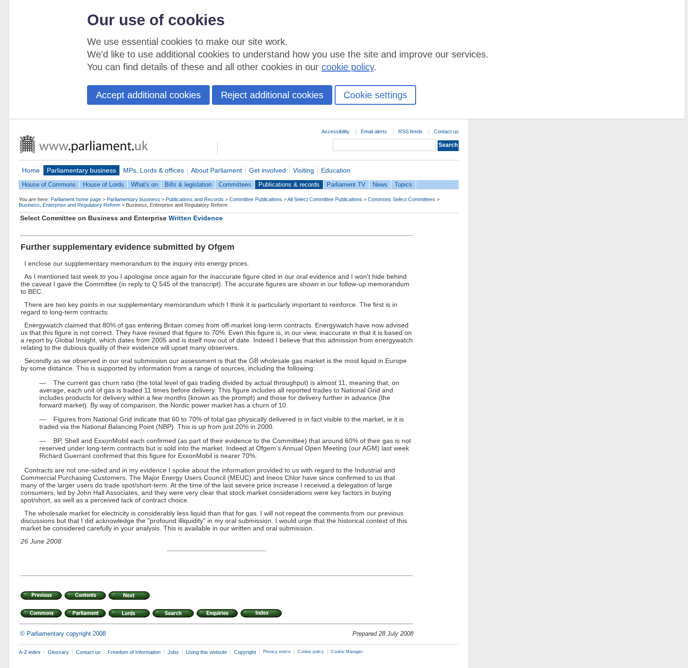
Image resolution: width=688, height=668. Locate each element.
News (380, 184)
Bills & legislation (188, 184)
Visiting (303, 170)
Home (31, 170)
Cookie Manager (347, 651)
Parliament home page (76, 199)
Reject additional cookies (272, 95)
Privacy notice (277, 651)
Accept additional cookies (148, 95)
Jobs (173, 652)
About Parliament (216, 170)
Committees (235, 184)
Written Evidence (195, 218)
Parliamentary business (81, 170)
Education (336, 170)
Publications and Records (195, 199)
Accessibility (336, 131)
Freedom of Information (134, 652)
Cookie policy (311, 651)
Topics (403, 184)
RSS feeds (410, 131)
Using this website (206, 652)
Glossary (58, 652)
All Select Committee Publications (324, 199)
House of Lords (103, 184)
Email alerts (374, 131)
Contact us (446, 131)
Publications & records (289, 184)
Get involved (267, 170)
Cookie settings (375, 95)
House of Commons (49, 184)
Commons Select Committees (401, 199)
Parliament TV (346, 184)
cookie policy (348, 67)
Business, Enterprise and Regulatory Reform (69, 205)
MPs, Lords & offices (153, 170)
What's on (144, 184)
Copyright (245, 652)
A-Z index (30, 652)
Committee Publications (255, 199)
